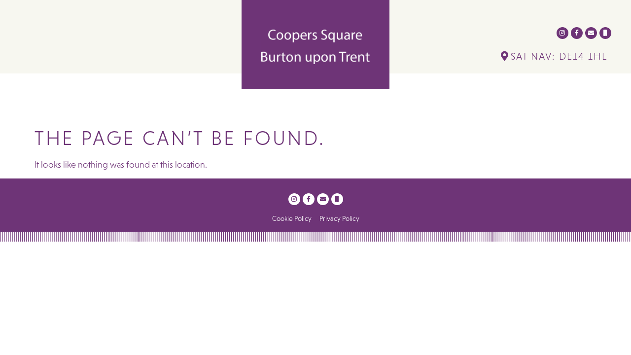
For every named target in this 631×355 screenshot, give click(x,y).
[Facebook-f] (577, 33)
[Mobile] (605, 33)
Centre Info (322, 108)
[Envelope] (591, 33)
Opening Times (408, 108)
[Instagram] (562, 33)
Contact (475, 108)
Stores (191, 108)
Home (149, 108)
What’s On (256, 108)
